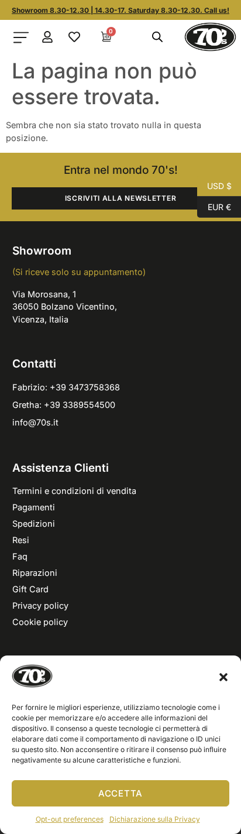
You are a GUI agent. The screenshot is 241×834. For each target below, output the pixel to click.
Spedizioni (33, 523)
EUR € (214, 206)
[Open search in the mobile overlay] (156, 37)
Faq (19, 556)
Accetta (120, 793)
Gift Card (30, 589)
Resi (20, 540)
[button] (223, 677)
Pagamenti (33, 507)
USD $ (214, 185)
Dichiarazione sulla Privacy (154, 819)
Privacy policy (40, 605)
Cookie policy (40, 622)
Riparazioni (34, 573)
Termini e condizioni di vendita (74, 491)
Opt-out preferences (70, 819)
